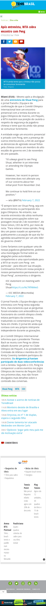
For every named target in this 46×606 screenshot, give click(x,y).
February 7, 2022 (31, 200)
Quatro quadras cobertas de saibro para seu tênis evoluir (17, 534)
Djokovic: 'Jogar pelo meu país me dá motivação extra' (22, 431)
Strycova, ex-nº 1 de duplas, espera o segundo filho (19, 416)
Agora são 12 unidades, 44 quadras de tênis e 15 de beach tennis (37, 503)
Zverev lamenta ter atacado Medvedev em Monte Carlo (19, 424)
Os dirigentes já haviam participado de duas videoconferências (22, 360)
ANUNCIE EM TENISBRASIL (24, 589)
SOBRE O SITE (36, 589)
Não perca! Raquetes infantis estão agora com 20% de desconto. (28, 500)
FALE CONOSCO (10, 589)
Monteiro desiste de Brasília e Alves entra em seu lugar (20, 409)
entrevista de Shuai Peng (24, 100)
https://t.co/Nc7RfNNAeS (25, 287)
